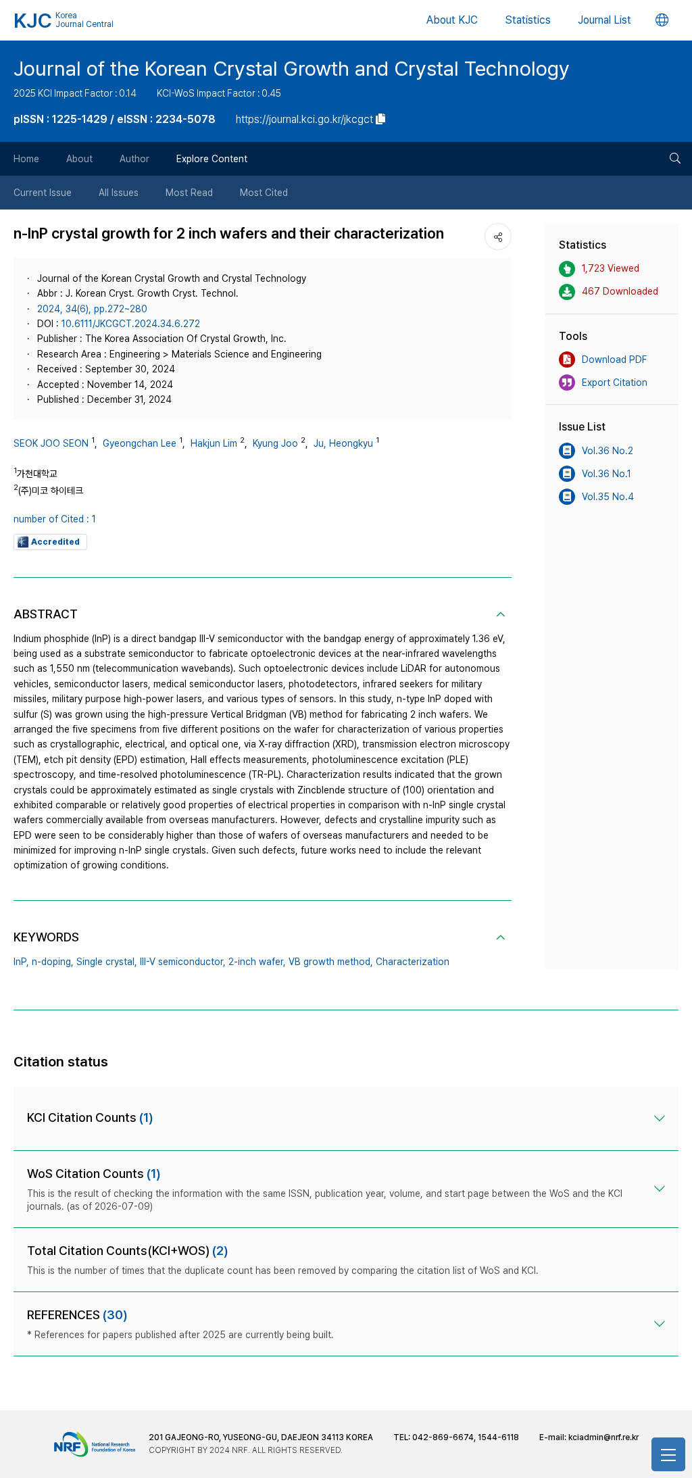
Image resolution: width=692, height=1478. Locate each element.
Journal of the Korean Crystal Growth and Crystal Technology (292, 68)
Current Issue (43, 192)
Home (26, 158)
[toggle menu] (668, 1454)
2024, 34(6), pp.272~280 (92, 308)
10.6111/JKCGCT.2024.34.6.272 (130, 323)
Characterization (412, 961)
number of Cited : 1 (55, 519)
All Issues (119, 192)
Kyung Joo (275, 443)
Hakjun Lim (214, 443)
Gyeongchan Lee (139, 443)
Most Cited (264, 192)
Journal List (604, 20)
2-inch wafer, (257, 961)
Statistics (528, 20)
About (79, 158)
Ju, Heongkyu (343, 443)
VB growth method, (331, 961)
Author (134, 158)
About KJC (452, 20)
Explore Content (211, 158)
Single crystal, (106, 961)
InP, (21, 961)
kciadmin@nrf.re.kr (603, 1437)
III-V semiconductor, (183, 961)
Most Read (189, 192)
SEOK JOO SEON (51, 443)
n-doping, (53, 961)
